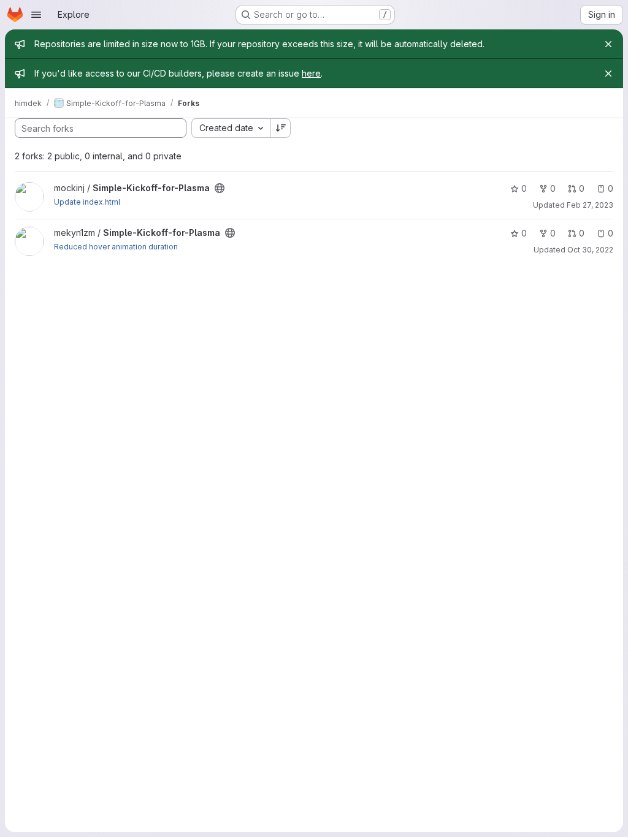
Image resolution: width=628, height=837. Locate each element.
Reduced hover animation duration (116, 246)
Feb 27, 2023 (590, 205)
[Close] (608, 44)
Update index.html (87, 201)
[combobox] (230, 128)
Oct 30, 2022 (590, 249)
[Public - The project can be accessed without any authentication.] (219, 188)
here (311, 73)
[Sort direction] (281, 128)
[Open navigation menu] (36, 15)
